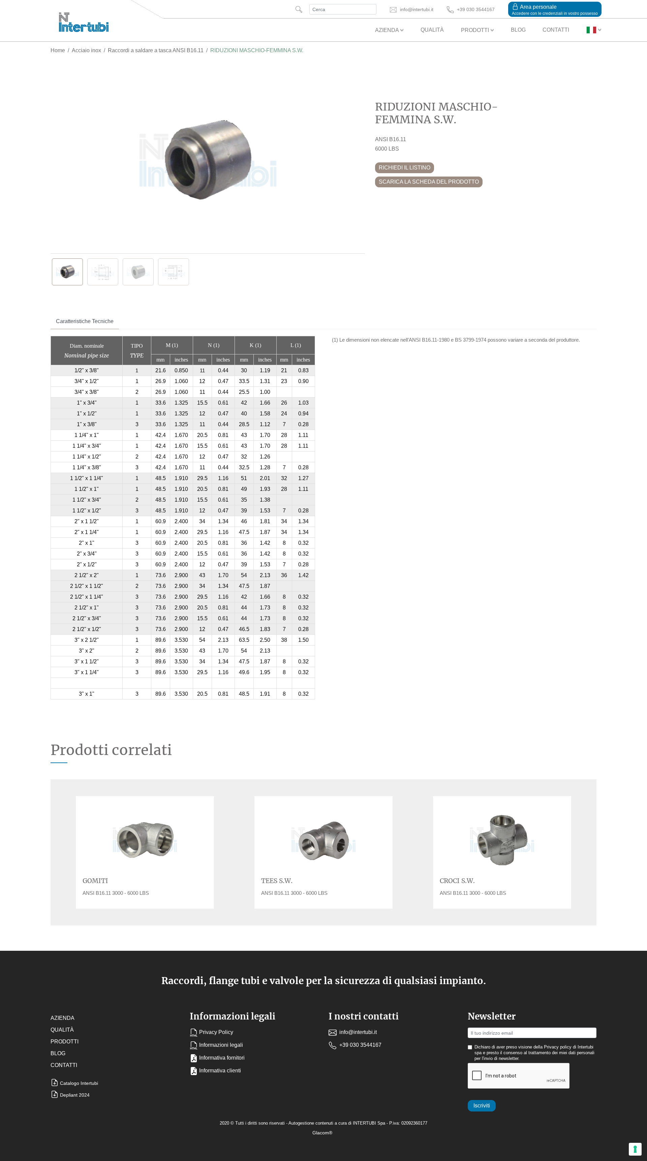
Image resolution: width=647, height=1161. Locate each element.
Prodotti (475, 30)
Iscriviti (481, 1105)
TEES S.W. (276, 881)
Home (58, 50)
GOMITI (95, 881)
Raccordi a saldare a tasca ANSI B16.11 (156, 50)
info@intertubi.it (357, 1032)
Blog (518, 30)
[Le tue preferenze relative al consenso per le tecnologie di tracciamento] (635, 1149)
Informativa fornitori (222, 1058)
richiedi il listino (404, 167)
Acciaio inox (86, 50)
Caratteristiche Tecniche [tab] (85, 321)
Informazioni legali (221, 1045)
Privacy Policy (216, 1032)
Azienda (387, 30)
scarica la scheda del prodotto (429, 182)
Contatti (556, 30)
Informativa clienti (220, 1070)
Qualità (432, 30)
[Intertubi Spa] (84, 20)
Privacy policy (558, 1047)
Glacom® (322, 1132)
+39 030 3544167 (359, 1045)
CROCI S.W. (457, 881)
